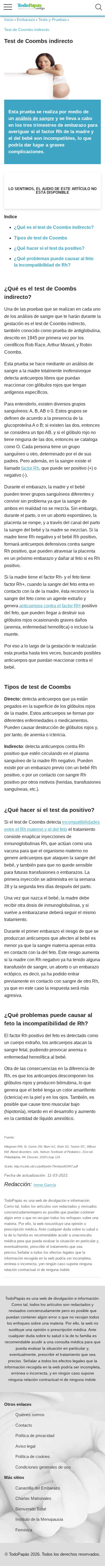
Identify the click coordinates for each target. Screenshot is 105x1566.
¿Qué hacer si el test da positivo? (49, 248)
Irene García (45, 1185)
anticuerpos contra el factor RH (50, 605)
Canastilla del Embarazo (37, 1488)
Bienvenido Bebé (30, 1509)
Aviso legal (25, 1446)
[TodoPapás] (31, 9)
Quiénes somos (30, 1414)
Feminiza (23, 1529)
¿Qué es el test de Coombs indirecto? (54, 227)
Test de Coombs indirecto (26, 29)
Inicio (8, 19)
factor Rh (30, 468)
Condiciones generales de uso (43, 1467)
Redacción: (19, 1184)
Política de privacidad (34, 1435)
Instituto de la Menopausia (39, 1519)
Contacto (23, 1425)
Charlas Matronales (33, 1498)
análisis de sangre (34, 118)
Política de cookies (32, 1456)
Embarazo (26, 19)
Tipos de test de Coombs (40, 238)
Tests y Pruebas (52, 19)
